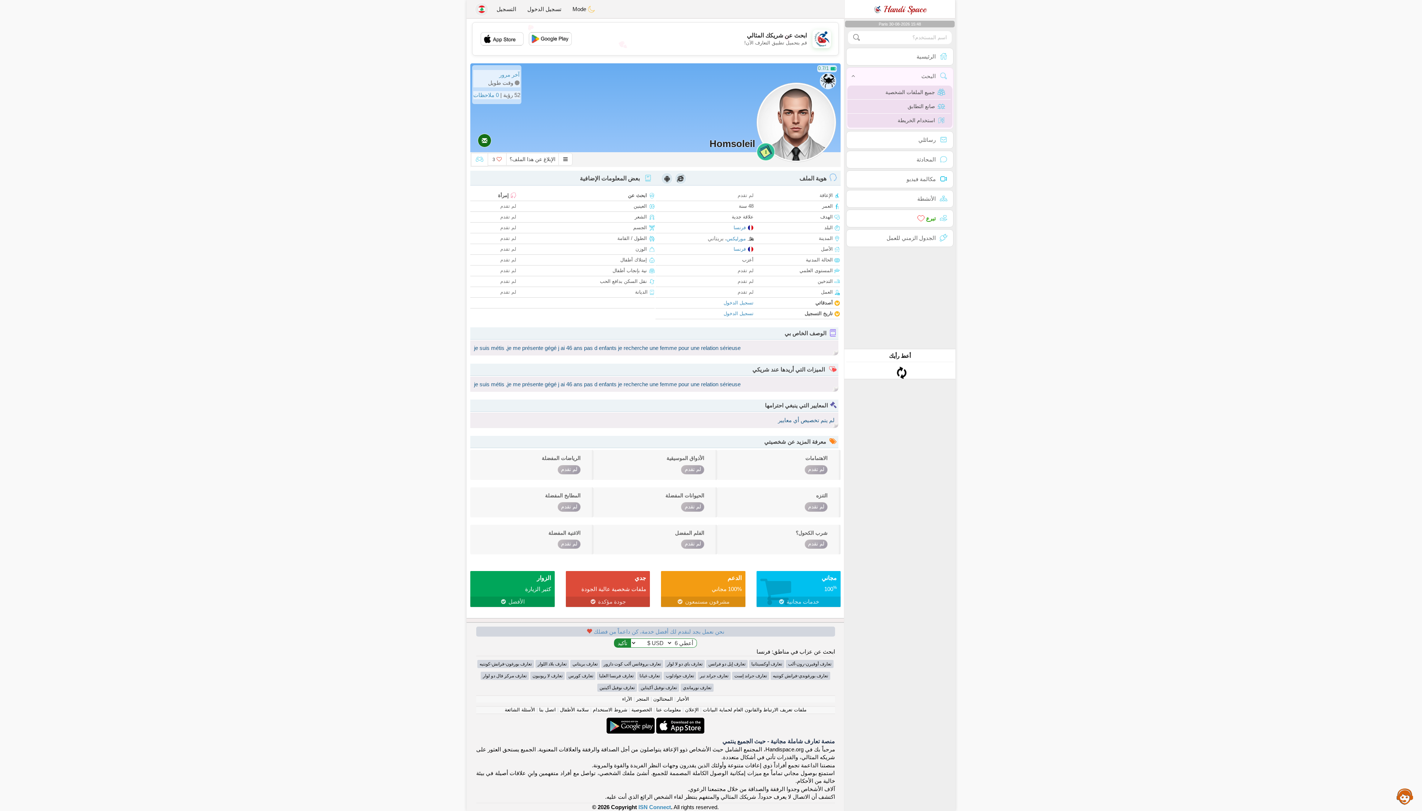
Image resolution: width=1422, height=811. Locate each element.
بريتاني (716, 238)
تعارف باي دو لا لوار (684, 664)
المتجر (642, 699)
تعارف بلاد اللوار (552, 664)
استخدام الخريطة (916, 120)
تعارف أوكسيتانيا (766, 664)
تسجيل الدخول (544, 9)
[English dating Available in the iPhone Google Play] (631, 721)
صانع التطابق (921, 106)
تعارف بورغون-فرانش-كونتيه (506, 664)
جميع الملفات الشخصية (910, 92)
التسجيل (506, 9)
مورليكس (736, 238)
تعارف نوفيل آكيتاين (659, 687)
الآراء (627, 699)
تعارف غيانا (650, 675)
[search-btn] (856, 37)
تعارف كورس (580, 675)
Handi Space (903, 9)
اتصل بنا (547, 709)
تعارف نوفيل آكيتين (617, 687)
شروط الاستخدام (610, 709)
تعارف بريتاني (585, 664)
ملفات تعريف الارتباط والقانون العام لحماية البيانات (755, 709)
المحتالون (663, 699)
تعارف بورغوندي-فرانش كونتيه (800, 675)
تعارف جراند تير (714, 675)
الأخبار (683, 699)
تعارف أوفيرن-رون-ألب (809, 664)
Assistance (1405, 796)
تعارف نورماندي (697, 687)
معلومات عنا (668, 709)
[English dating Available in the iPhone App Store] (679, 721)
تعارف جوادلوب (680, 675)
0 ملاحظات (486, 95)
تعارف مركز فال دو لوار (505, 675)
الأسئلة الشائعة (520, 709)
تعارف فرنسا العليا (616, 675)
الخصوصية (641, 709)
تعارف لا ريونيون (548, 675)
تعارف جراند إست (750, 675)
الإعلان (692, 709)
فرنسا (740, 227)
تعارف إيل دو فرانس (726, 664)
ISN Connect (654, 807)
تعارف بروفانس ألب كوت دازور (632, 664)
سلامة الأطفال (574, 709)
